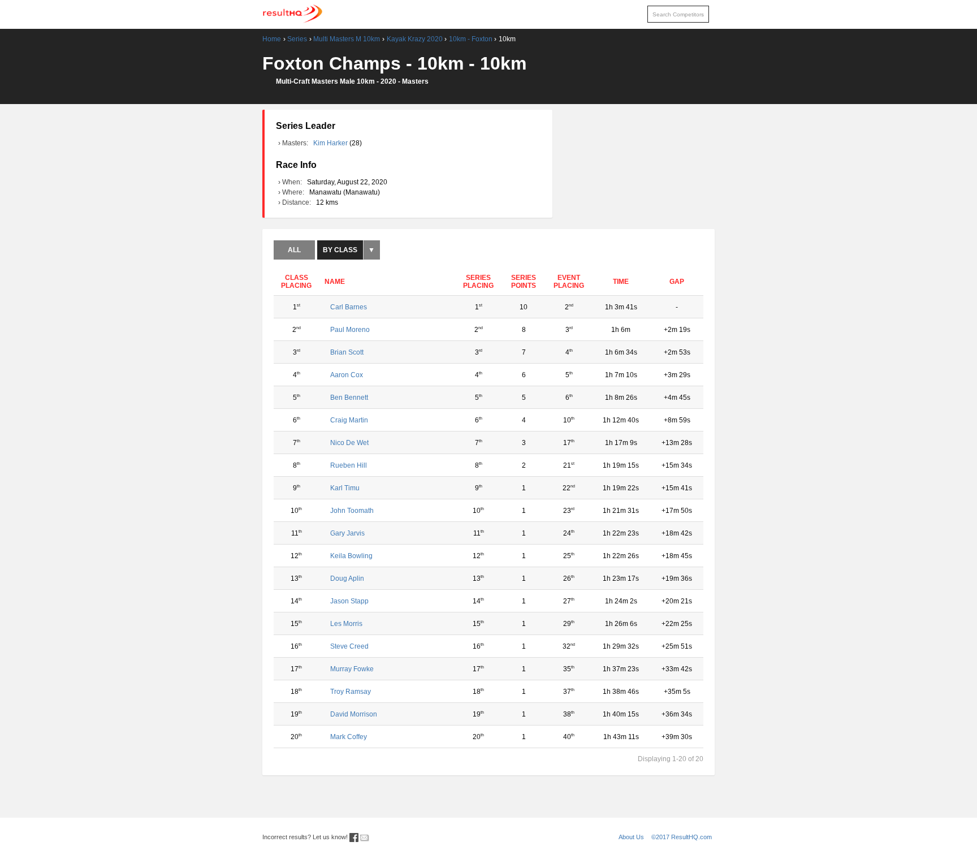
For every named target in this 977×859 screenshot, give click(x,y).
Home (271, 39)
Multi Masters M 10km (346, 39)
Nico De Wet (349, 443)
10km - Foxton (470, 39)
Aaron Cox (346, 375)
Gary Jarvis (347, 533)
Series (297, 39)
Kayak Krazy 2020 (415, 39)
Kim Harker (331, 143)
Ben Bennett (349, 398)
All (294, 250)
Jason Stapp (349, 601)
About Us (631, 837)
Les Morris (346, 624)
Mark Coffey (348, 737)
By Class (340, 250)
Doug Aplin (347, 578)
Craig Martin (349, 420)
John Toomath (352, 511)
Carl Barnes (348, 307)
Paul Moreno (350, 330)
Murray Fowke (352, 669)
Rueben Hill (348, 465)
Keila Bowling (351, 556)
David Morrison (353, 714)
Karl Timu (345, 488)
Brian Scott (347, 352)
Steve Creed (349, 646)
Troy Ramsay (350, 692)
